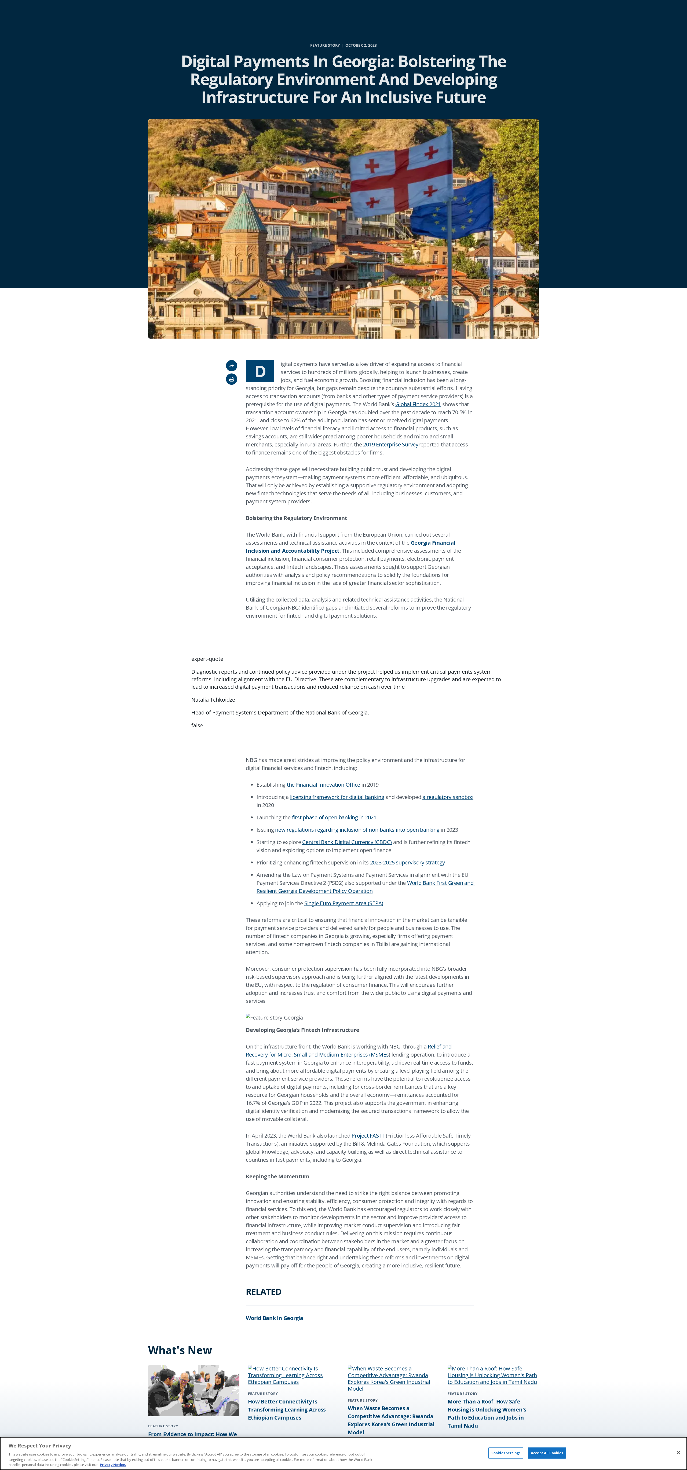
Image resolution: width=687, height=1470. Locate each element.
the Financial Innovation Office (323, 784)
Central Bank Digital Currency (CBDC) (347, 842)
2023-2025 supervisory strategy (407, 862)
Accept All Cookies (547, 1452)
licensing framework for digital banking (337, 797)
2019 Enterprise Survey (390, 444)
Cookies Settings (505, 1452)
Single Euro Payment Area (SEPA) (343, 903)
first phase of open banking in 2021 (334, 817)
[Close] (678, 1453)
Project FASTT (368, 1135)
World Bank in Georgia (274, 1318)
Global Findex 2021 (418, 404)
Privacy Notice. (113, 1464)
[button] (231, 379)
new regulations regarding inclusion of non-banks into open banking (357, 829)
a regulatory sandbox (447, 797)
